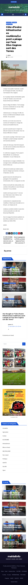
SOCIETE (17, 578)
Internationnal (6, 443)
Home (2, 571)
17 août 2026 (8, 513)
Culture (4, 436)
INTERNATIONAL (15, 574)
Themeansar (13, 567)
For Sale (9, 574)
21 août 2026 (8, 497)
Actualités (9, 22)
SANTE (5, 462)
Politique (13, 267)
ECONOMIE (14, 22)
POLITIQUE (22, 574)
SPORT (21, 578)
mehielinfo (14, 7)
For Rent (4, 574)
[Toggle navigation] (13, 15)
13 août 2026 (8, 546)
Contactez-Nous (12, 571)
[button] (23, 14)
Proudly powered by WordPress (9, 566)
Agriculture (5, 432)
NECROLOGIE (6, 451)
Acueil (6, 571)
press (9, 55)
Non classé (5, 455)
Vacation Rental (14, 581)
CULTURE (18, 571)
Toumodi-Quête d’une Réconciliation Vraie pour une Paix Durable (13, 287)
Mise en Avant (9, 24)
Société (5, 466)
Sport (4, 470)
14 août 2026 (8, 529)
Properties (7, 578)
